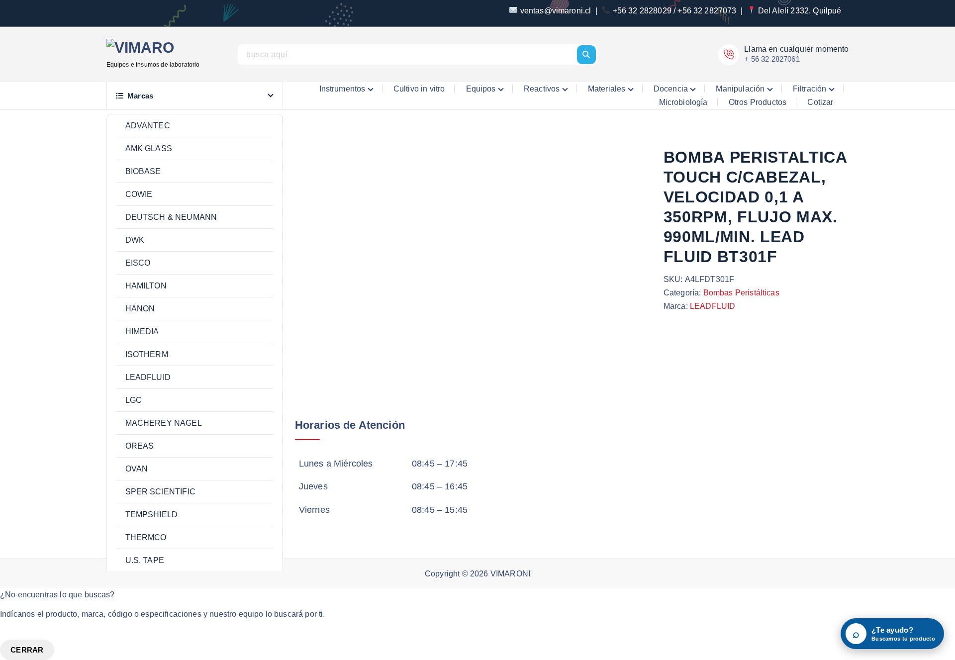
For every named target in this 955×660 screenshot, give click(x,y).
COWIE (139, 194)
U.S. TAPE (144, 560)
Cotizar (820, 102)
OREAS (139, 446)
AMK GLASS (148, 148)
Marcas (140, 96)
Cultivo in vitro (419, 89)
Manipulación (740, 89)
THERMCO (146, 537)
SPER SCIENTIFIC (160, 491)
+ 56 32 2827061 (771, 59)
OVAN (136, 469)
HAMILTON (146, 286)
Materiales (607, 89)
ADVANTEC (147, 125)
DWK (134, 240)
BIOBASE (143, 171)
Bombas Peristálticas (741, 292)
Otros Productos (757, 102)
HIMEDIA (142, 331)
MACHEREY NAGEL (163, 423)
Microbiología (683, 102)
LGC (133, 400)
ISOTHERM (146, 354)
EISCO (138, 263)
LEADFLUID (148, 377)
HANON (140, 308)
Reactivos (542, 89)
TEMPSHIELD (151, 514)
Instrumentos (342, 89)
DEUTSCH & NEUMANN (171, 217)
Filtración (810, 89)
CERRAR (27, 650)
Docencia (671, 89)
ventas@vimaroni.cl (555, 10)
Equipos (481, 89)
